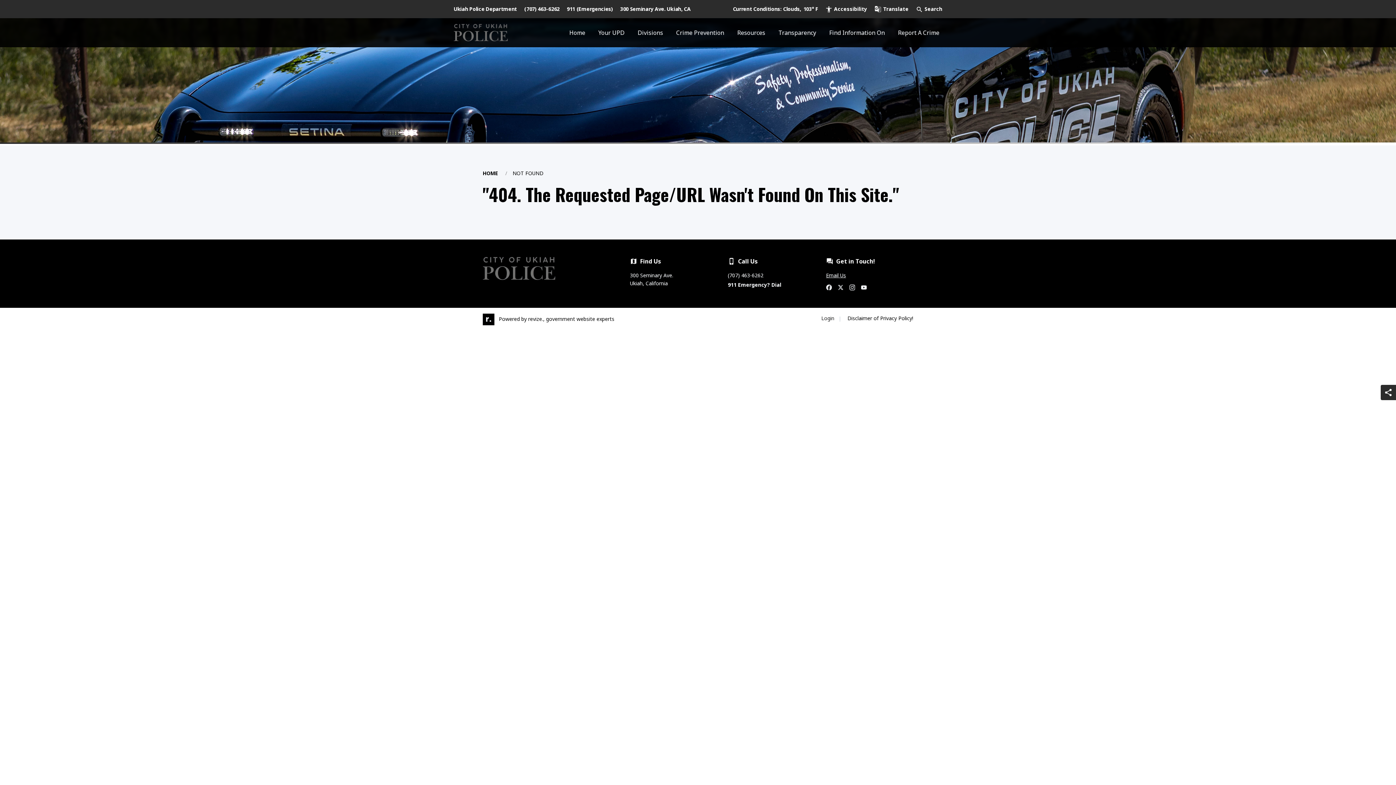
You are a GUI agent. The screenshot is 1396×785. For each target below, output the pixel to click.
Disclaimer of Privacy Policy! (880, 318)
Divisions (650, 33)
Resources (751, 33)
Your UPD (611, 33)
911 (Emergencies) (590, 8)
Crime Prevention (700, 33)
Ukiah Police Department (485, 8)
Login (827, 318)
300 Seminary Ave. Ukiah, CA (655, 8)
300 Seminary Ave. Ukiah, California (651, 279)
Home (577, 33)
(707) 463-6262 (541, 8)
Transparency (797, 33)
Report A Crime (918, 33)
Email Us (836, 275)
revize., (536, 318)
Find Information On (857, 33)
